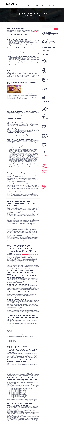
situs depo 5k (44, 186)
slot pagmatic (44, 179)
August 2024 (44, 80)
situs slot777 (44, 188)
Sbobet (46, 1)
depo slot (43, 184)
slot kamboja (44, 137)
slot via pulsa (24, 93)
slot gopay (16, 321)
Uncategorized (22, 26)
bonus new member (45, 167)
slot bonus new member (46, 129)
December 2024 (45, 76)
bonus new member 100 (46, 105)
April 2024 (43, 85)
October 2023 (44, 91)
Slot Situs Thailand (39, 5)
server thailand (44, 187)
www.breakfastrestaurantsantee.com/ (18, 210)
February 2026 (44, 61)
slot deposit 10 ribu (44, 155)
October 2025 (44, 64)
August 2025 (44, 67)
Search (43, 26)
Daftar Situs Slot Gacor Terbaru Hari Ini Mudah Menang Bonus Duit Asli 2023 (22, 83)
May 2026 (43, 58)
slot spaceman (44, 164)
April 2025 (43, 71)
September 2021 (45, 98)
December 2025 (44, 62)
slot (42, 169)
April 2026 (43, 59)
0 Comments (29, 26)
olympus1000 (44, 116)
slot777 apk (44, 145)
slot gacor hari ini (45, 136)
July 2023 (43, 95)
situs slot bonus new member (47, 121)
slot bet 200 (44, 125)
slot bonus (44, 127)
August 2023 (44, 94)
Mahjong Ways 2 (44, 114)
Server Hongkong (45, 120)
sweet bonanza (27, 236)
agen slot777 (44, 102)
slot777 (43, 144)
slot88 (43, 158)
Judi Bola (37, 1)
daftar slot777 (44, 107)
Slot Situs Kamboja (31, 5)
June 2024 (44, 82)
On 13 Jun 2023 (9, 346)
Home (26, 1)
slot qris (43, 138)
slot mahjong (44, 172)
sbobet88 (43, 119)
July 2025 (43, 68)
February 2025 (44, 73)
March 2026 (44, 60)
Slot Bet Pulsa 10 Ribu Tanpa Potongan (15, 347)
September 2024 (45, 79)
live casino (43, 111)
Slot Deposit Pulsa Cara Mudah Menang (15, 28)
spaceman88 (44, 148)
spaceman (43, 146)
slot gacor (43, 135)
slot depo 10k (44, 130)
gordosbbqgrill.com (25, 254)
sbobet (43, 117)
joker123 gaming (54, 5)
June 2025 (44, 69)
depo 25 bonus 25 (45, 108)
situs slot (43, 166)
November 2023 (44, 90)
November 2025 (44, 63)
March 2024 (44, 86)
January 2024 (44, 88)
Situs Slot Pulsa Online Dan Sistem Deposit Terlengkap (19, 246)
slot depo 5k (44, 133)
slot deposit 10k (45, 134)
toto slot (43, 171)
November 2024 (45, 77)
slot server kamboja (45, 142)
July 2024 (43, 81)
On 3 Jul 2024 (9, 26)
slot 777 (43, 124)
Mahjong (55, 1)
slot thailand (44, 143)
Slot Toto (43, 168)
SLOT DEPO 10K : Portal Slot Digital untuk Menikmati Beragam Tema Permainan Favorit (49, 39)
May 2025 (43, 70)
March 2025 (44, 72)
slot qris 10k (44, 139)
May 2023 (43, 97)
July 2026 (43, 55)
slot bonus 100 (44, 128)
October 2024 (44, 78)
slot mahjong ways (44, 157)
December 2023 (44, 89)
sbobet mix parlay (45, 118)
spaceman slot (44, 147)
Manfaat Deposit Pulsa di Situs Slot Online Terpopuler (18, 201)
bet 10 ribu (29, 375)
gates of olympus (44, 170)
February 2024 (44, 87)
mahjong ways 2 (47, 5)
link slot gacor (44, 185)
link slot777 (44, 110)
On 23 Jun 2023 (9, 245)
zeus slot (43, 152)
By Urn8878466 (15, 26)
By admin (15, 245)
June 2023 (44, 96)
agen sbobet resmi (44, 183)
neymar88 (43, 115)
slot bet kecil (44, 126)
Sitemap (42, 1)
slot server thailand (44, 156)
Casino (33, 1)
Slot (29, 1)
